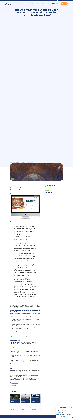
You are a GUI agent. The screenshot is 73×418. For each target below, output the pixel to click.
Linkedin (47, 190)
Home (17, 3)
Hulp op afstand (59, 0)
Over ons (30, 3)
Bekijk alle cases (13, 385)
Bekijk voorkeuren (68, 414)
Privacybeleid (65, 416)
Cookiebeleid (62, 416)
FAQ (42, 3)
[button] (71, 407)
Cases (37, 3)
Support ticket (64, 3)
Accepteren (58, 414)
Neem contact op (55, 3)
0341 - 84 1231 (48, 186)
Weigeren (63, 414)
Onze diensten (23, 3)
